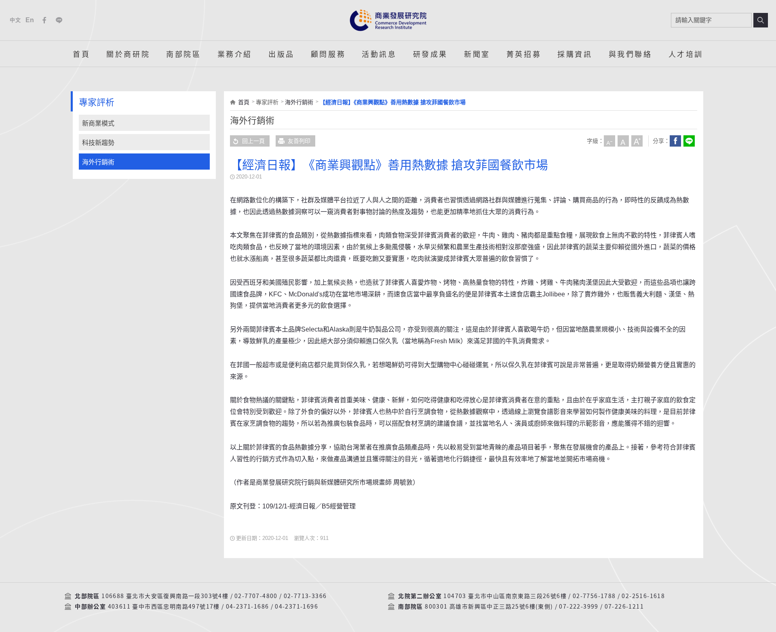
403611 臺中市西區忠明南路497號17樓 (164, 606)
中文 (15, 20)
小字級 (609, 141)
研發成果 (430, 53)
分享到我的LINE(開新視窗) (689, 141)
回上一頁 (253, 141)
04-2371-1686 (247, 606)
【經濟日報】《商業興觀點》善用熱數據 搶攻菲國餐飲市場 (393, 102)
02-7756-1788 (594, 596)
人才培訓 (685, 53)
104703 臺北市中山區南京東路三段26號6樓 (505, 596)
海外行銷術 (98, 162)
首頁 (81, 53)
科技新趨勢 (98, 142)
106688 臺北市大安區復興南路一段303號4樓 (164, 596)
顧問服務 (328, 53)
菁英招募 (523, 53)
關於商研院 (128, 53)
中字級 (623, 141)
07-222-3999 (578, 606)
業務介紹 (234, 53)
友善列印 (299, 141)
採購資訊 (574, 53)
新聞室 (477, 53)
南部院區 (183, 53)
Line (59, 20)
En (30, 20)
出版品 (281, 53)
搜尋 (760, 20)
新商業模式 (98, 123)
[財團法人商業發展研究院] (388, 20)
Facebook (44, 20)
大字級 (637, 141)
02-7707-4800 (256, 596)
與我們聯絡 (630, 53)
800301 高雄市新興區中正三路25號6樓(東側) (489, 606)
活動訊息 (379, 53)
